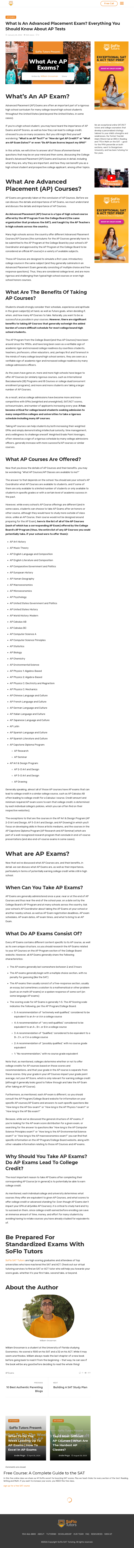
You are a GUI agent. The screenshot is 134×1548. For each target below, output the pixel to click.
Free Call (109, 3)
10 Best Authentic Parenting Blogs (24, 1389)
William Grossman (49, 76)
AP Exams (11, 17)
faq (87, 1534)
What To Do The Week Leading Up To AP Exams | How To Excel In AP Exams (24, 1442)
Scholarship (65, 1534)
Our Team (78, 1534)
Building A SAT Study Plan (70, 1387)
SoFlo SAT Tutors (15, 1260)
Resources (96, 1534)
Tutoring (51, 1534)
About (41, 1534)
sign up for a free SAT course (17, 1486)
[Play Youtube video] (111, 177)
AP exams (9, 1373)
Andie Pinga (19, 1455)
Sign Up (108, 1534)
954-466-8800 (29, 1534)
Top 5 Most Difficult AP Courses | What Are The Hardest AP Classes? (70, 1442)
